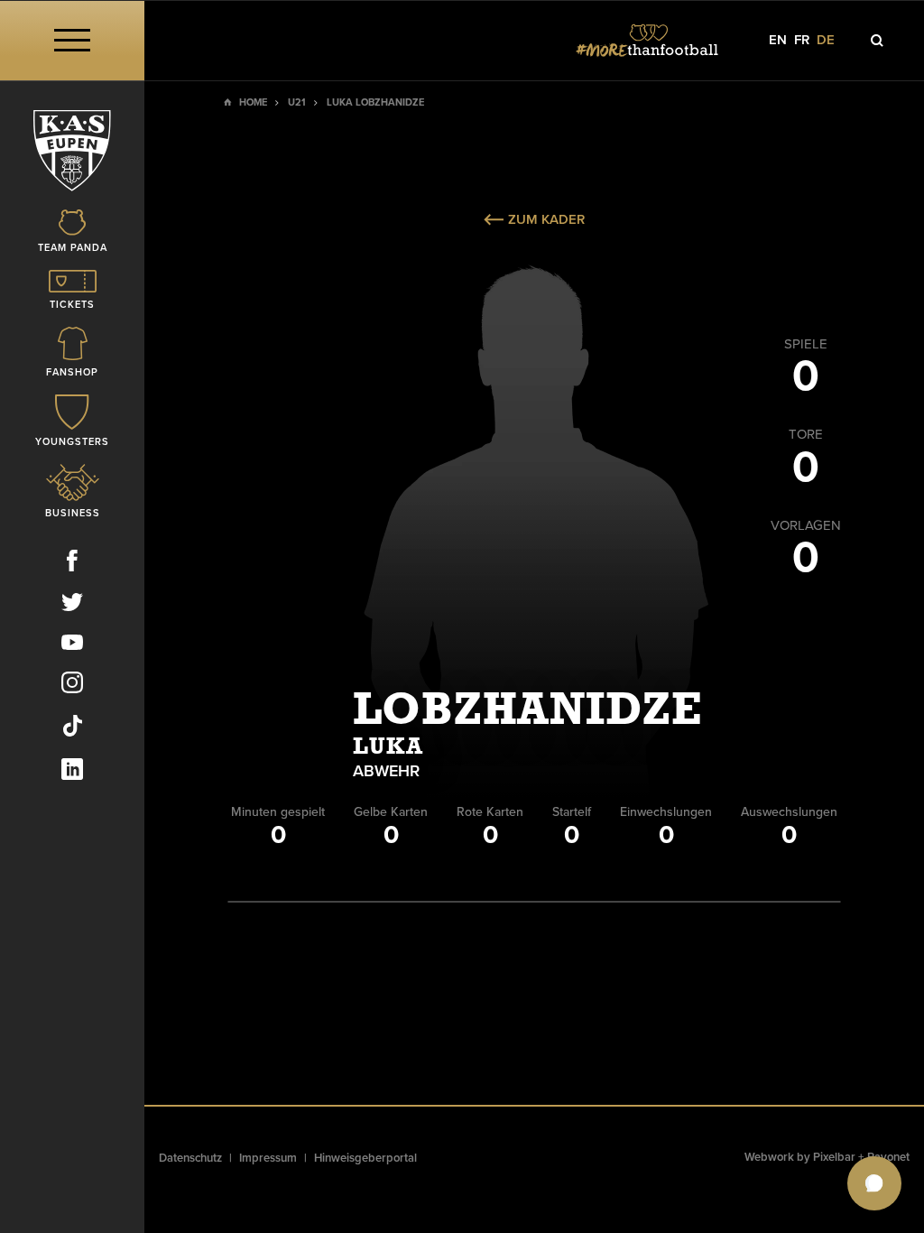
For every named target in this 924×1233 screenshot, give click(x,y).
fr (801, 40)
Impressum (268, 1158)
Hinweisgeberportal (365, 1158)
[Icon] (877, 41)
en (778, 40)
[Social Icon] (72, 564)
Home (253, 102)
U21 (297, 102)
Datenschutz (190, 1158)
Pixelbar (834, 1157)
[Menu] (72, 40)
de (826, 40)
